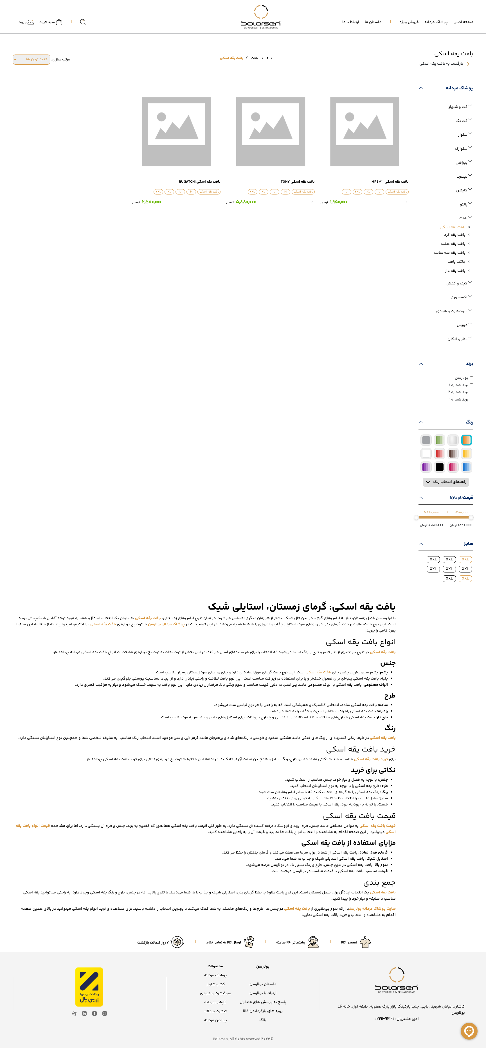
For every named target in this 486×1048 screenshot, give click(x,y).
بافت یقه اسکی (452, 227)
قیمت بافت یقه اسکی (377, 826)
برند (469, 364)
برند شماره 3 (457, 400)
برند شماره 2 (458, 392)
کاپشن (461, 190)
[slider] (471, 517)
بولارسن (461, 378)
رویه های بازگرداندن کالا (263, 1011)
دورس (462, 325)
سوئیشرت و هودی (451, 311)
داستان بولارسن (262, 984)
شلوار (462, 135)
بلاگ (262, 1020)
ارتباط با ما (350, 22)
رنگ (469, 422)
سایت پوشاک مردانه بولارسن (372, 909)
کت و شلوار (458, 107)
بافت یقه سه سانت (449, 253)
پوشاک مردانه (436, 22)
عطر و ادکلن (457, 339)
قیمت (461, 497)
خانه (269, 58)
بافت (254, 58)
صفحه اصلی (463, 22)
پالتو (463, 205)
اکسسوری (459, 297)
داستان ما (373, 22)
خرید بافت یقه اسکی (371, 759)
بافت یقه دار (455, 271)
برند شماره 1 (458, 385)
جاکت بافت (456, 262)
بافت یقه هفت (453, 244)
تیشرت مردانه (215, 1011)
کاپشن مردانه (215, 1002)
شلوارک (461, 149)
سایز (468, 543)
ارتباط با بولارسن (262, 993)
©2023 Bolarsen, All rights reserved (243, 1039)
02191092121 (384, 1019)
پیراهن (461, 163)
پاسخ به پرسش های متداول (263, 1002)
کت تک (461, 121)
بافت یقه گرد (454, 235)
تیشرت (461, 177)
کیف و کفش (456, 283)
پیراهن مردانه (215, 1020)
